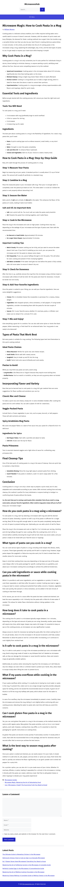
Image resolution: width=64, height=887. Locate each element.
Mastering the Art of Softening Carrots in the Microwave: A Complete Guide (26, 865)
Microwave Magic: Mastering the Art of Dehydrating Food (23, 782)
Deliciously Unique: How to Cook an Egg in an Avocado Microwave (23, 858)
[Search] (42, 10)
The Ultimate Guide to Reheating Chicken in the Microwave (21, 854)
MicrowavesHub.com (28, 884)
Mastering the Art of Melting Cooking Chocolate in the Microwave (23, 872)
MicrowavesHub (32, 4)
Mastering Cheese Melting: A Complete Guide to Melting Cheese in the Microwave (28, 875)
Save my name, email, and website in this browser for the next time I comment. (30, 834)
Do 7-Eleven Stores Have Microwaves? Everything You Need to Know (24, 861)
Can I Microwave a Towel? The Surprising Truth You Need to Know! (26, 785)
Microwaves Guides (11, 780)
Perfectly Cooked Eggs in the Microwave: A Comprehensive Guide (23, 868)
